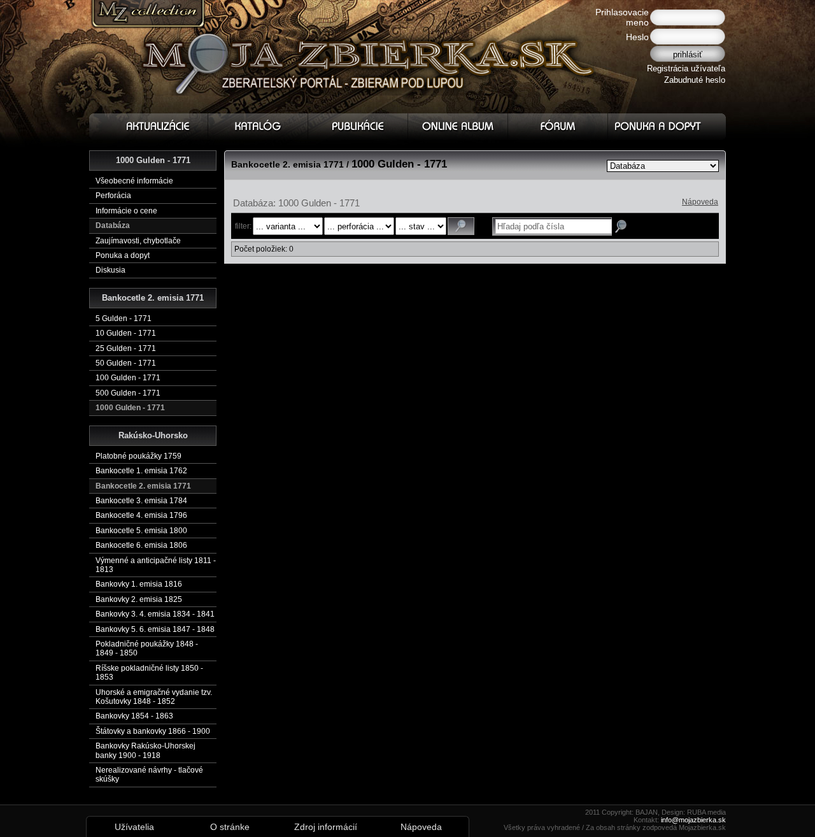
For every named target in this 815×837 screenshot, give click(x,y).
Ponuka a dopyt (123, 255)
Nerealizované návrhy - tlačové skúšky (149, 774)
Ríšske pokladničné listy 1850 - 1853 (149, 673)
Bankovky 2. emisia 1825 (139, 599)
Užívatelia (134, 827)
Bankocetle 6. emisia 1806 (141, 545)
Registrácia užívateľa (686, 68)
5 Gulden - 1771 (124, 318)
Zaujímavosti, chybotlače (138, 240)
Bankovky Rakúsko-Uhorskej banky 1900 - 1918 (145, 750)
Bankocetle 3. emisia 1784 (141, 500)
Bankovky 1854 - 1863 (134, 716)
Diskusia (110, 270)
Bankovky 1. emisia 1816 (139, 584)
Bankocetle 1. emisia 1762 (141, 470)
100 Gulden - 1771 (128, 377)
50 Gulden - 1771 (126, 363)
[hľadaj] (461, 226)
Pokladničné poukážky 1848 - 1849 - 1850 (147, 648)
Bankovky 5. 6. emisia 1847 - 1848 (155, 629)
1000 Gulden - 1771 (130, 407)
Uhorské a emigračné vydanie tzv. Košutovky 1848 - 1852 (154, 697)
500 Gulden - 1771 (128, 393)
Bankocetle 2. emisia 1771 (143, 486)
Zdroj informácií (325, 827)
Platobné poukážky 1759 (138, 456)
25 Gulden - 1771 (126, 348)
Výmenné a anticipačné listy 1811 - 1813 (156, 565)
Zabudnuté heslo (694, 80)
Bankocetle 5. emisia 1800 (141, 530)
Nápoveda (700, 201)
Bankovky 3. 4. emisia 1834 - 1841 (155, 614)
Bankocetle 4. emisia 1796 (141, 515)
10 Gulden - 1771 (126, 333)
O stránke (230, 827)
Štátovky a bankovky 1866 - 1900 (153, 731)
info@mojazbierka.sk (693, 820)
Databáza (113, 225)
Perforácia (113, 195)
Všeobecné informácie (134, 180)
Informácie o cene (126, 210)
